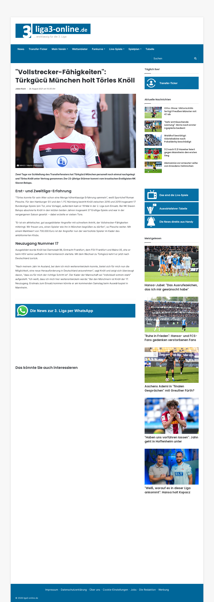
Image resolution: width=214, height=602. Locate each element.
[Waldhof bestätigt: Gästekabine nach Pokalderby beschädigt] (153, 140)
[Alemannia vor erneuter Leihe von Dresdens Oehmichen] (153, 167)
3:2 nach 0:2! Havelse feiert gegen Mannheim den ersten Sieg (180, 152)
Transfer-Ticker (38, 49)
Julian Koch (20, 89)
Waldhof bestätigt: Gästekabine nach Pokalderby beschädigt (177, 138)
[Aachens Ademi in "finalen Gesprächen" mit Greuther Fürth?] (172, 365)
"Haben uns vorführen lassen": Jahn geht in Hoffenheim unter (171, 439)
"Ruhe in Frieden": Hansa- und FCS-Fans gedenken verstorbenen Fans (171, 338)
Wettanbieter (80, 49)
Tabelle (150, 49)
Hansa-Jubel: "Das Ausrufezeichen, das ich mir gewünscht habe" (171, 287)
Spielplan (133, 49)
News (21, 49)
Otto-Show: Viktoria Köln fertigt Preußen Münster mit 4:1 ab (180, 111)
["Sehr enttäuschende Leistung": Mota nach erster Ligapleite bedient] (153, 126)
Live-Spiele (115, 49)
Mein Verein (59, 49)
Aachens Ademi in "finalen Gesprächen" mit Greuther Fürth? (169, 388)
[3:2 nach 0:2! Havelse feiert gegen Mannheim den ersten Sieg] (153, 153)
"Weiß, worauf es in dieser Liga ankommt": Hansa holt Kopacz (168, 490)
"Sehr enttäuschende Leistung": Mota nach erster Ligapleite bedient (180, 125)
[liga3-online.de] (53, 30)
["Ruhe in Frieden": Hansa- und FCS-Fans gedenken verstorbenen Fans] (172, 314)
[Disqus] (75, 536)
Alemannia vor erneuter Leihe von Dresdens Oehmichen (181, 164)
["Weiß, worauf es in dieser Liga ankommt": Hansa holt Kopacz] (172, 467)
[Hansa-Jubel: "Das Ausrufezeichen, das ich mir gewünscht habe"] (172, 264)
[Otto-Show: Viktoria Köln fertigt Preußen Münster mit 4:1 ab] (153, 112)
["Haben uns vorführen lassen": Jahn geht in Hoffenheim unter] (172, 416)
